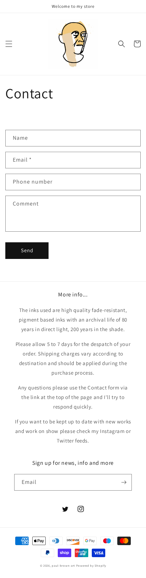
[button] (9, 44)
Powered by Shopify (91, 565)
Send (27, 250)
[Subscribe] (123, 482)
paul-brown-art (63, 565)
